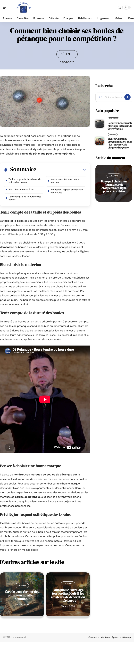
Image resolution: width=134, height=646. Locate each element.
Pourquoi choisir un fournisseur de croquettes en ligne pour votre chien (114, 186)
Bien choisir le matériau (21, 189)
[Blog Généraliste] (23, 7)
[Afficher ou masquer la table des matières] (61, 170)
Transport (113, 119)
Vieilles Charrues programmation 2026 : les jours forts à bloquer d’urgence (120, 143)
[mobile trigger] (6, 7)
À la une (22, 585)
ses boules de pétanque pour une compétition (44, 153)
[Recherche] (119, 7)
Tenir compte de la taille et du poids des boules (24, 181)
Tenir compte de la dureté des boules (24, 198)
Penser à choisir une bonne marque (64, 181)
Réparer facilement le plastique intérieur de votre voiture (120, 126)
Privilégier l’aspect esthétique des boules (66, 191)
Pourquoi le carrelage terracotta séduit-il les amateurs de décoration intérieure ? (68, 595)
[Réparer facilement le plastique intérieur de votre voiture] (99, 124)
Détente (67, 54)
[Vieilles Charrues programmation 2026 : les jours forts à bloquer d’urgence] (99, 141)
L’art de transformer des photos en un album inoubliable (22, 595)
